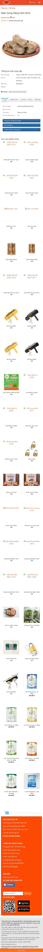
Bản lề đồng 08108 (31, 259)
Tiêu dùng (12, 8)
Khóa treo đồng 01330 (31, 658)
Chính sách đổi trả (10, 856)
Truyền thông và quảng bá (12, 129)
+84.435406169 (12, 942)
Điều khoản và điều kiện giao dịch (15, 829)
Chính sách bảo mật (10, 877)
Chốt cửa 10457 (31, 226)
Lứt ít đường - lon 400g (11, 725)
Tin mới (33, 2)
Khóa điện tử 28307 (32, 392)
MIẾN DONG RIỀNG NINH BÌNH (17, 92)
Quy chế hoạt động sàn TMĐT (14, 826)
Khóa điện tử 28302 (11, 426)
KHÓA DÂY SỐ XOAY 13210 (11, 293)
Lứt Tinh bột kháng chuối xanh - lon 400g (11, 759)
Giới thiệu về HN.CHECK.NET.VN (15, 823)
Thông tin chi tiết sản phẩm (12, 121)
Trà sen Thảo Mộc (11, 658)
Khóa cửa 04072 (11, 692)
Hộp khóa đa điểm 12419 (31, 559)
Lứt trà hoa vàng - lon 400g (32, 725)
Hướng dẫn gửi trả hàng (12, 860)
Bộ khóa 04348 (11, 326)
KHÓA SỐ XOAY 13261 (31, 193)
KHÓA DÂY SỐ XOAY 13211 (32, 293)
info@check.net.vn (10, 944)
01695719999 (27, 942)
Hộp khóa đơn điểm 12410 (11, 592)
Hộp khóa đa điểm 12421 (11, 559)
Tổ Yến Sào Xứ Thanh (32, 492)
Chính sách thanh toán (11, 850)
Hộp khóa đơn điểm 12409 (32, 592)
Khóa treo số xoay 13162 (31, 525)
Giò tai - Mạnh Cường (11, 625)
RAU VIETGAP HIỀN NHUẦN (11, 392)
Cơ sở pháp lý (8, 125)
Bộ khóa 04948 (11, 359)
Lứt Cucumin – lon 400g (32, 758)
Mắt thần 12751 (11, 226)
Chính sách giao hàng (11, 853)
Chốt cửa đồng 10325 (32, 160)
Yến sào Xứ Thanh (11, 492)
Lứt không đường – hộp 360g (32, 792)
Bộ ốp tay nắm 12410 (11, 459)
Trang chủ (4, 8)
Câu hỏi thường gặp (10, 866)
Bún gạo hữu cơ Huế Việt (31, 625)
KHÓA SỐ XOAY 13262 (11, 193)
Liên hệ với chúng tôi (10, 833)
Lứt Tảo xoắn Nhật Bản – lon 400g (11, 792)
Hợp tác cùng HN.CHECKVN (13, 863)
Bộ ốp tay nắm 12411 (32, 426)
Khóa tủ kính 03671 (11, 525)
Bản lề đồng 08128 (11, 259)
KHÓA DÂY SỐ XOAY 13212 (11, 160)
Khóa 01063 (31, 459)
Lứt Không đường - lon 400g (31, 693)
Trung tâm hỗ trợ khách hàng (14, 847)
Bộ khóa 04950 (31, 359)
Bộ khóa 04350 (31, 326)
